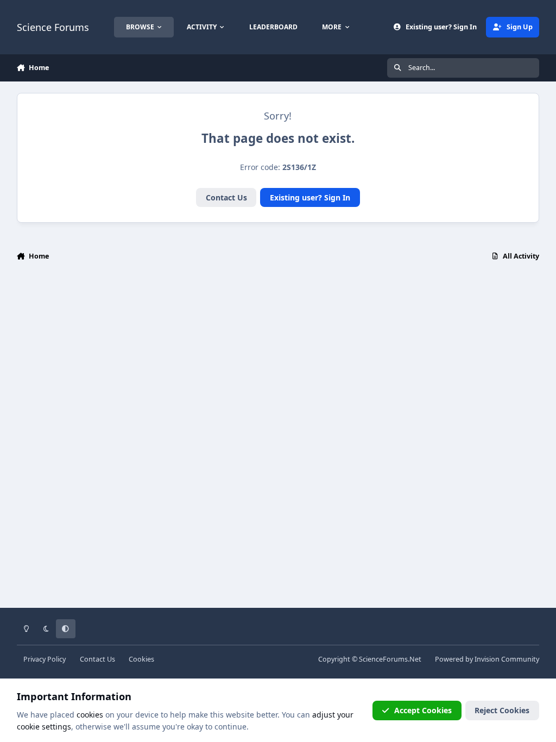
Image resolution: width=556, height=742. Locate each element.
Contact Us (226, 197)
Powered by (487, 659)
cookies (90, 714)
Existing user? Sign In (310, 197)
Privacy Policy (44, 659)
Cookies (141, 659)
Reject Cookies (502, 710)
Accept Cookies (423, 710)
